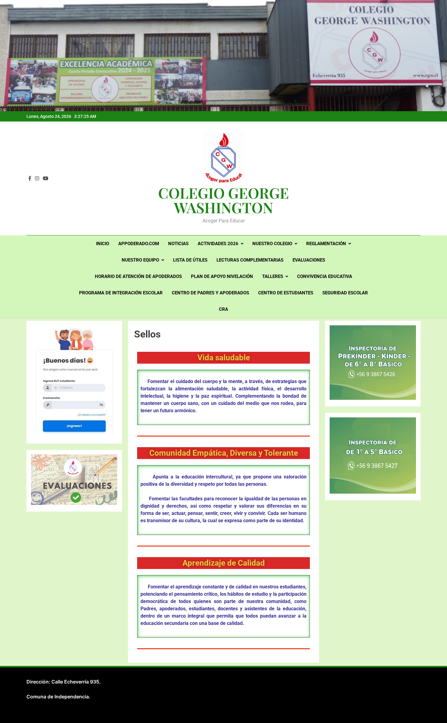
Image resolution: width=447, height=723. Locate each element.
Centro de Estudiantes (285, 293)
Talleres (272, 276)
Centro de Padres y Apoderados (210, 293)
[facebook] (29, 178)
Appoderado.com (138, 243)
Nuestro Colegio (272, 243)
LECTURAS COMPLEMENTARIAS (250, 260)
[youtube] (45, 178)
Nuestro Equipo (140, 260)
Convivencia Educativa (324, 276)
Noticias (178, 243)
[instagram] (37, 178)
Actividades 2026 (218, 243)
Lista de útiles (190, 260)
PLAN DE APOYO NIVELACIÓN (222, 276)
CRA (223, 309)
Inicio (102, 243)
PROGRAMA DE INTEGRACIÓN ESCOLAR (121, 293)
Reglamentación (326, 243)
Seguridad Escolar (345, 293)
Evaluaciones (309, 260)
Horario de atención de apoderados (138, 276)
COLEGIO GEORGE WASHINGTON (223, 200)
